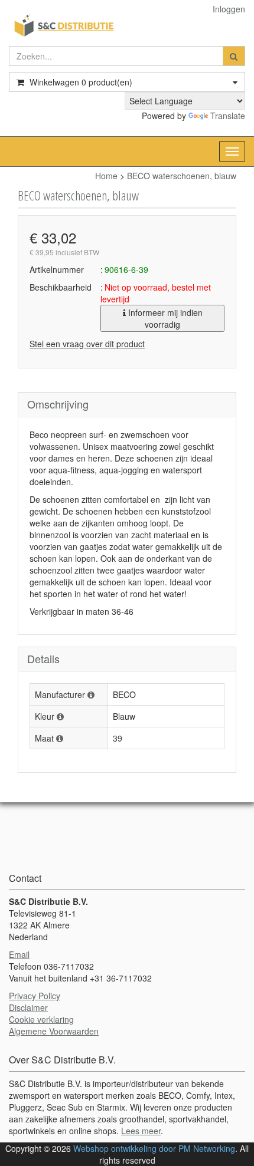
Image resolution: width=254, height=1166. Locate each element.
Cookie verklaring (41, 1019)
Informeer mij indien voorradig (164, 318)
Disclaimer (28, 1007)
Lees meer (141, 1131)
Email (19, 954)
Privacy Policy (34, 996)
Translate (227, 115)
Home (106, 176)
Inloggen (229, 9)
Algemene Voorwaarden (54, 1031)
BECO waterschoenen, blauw (181, 176)
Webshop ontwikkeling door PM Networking (154, 1148)
